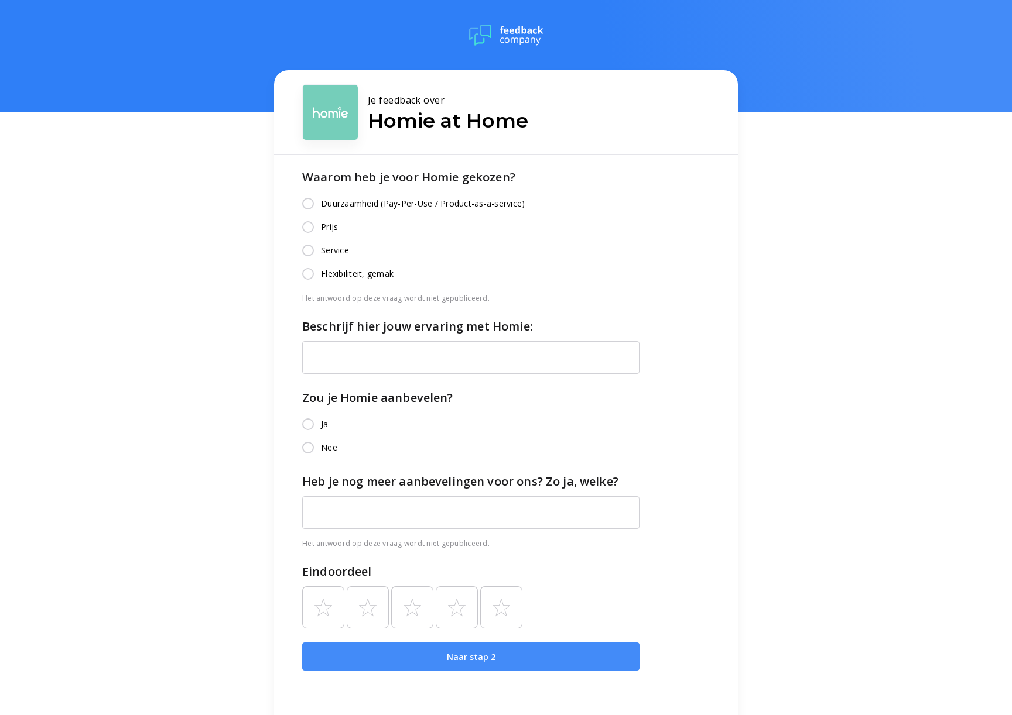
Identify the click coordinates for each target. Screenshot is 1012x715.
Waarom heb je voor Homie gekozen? (408, 177)
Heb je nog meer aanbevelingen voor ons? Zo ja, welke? (460, 481)
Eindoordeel (337, 571)
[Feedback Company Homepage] (506, 35)
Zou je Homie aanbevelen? (377, 397)
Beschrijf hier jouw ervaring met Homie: (417, 326)
